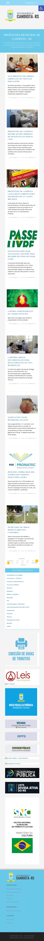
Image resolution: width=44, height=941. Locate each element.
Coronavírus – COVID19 (14, 578)
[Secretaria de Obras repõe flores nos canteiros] (22, 523)
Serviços (9, 899)
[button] (41, 8)
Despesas (10, 591)
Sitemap (9, 923)
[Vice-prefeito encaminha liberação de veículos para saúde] (22, 72)
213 (17, 561)
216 (33, 561)
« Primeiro (21, 558)
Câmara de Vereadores (13, 892)
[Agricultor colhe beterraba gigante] (22, 413)
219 (17, 563)
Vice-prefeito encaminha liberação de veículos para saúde (21, 78)
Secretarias (10, 895)
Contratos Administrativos (15, 581)
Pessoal (9, 617)
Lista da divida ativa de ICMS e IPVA (18, 607)
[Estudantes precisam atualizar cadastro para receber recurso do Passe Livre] (22, 247)
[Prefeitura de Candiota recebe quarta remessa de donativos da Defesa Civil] (22, 127)
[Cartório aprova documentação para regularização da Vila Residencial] (22, 353)
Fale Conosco (10, 919)
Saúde (9, 626)
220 (22, 563)
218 (12, 563)
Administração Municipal (14, 889)
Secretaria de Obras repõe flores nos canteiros (18, 529)
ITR (8, 601)
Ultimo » (23, 565)
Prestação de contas (13, 620)
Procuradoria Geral (12, 902)
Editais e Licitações (12, 594)
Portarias (9, 613)
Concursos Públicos (13, 585)
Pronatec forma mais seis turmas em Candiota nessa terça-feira (21, 474)
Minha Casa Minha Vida (14, 911)
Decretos (9, 588)
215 (28, 561)
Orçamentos (11, 610)
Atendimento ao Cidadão (15, 575)
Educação (10, 598)
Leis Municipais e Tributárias (16, 604)
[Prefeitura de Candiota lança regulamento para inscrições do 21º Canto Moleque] (22, 187)
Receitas (9, 623)
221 (27, 563)
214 (22, 561)
